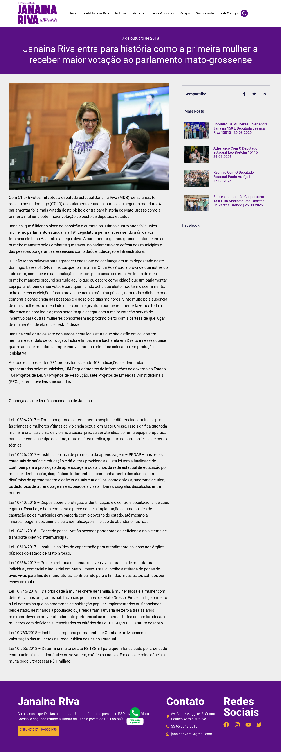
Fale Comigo (229, 13)
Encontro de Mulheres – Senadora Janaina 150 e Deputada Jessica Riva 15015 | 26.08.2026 (240, 128)
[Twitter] (259, 724)
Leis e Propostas (162, 13)
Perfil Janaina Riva (96, 13)
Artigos (185, 13)
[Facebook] (226, 724)
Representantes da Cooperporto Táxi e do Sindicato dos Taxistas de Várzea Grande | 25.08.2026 (238, 201)
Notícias (120, 13)
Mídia (136, 13)
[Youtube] (248, 724)
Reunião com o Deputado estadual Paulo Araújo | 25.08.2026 (233, 176)
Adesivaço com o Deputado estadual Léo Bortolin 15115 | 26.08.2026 (236, 152)
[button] (244, 13)
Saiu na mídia (205, 13)
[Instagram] (237, 724)
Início (73, 13)
